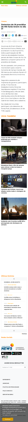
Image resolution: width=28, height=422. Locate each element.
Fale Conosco (7, 390)
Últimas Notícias (7, 276)
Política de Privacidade (11, 387)
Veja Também (8, 116)
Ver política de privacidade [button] (9, 415)
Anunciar (6, 383)
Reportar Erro (8, 394)
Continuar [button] (7, 419)
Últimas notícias (21, 5)
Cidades (4, 21)
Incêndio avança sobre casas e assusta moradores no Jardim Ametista (12, 288)
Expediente (6, 379)
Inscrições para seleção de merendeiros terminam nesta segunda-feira (12, 307)
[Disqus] (14, 250)
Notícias (24, 333)
